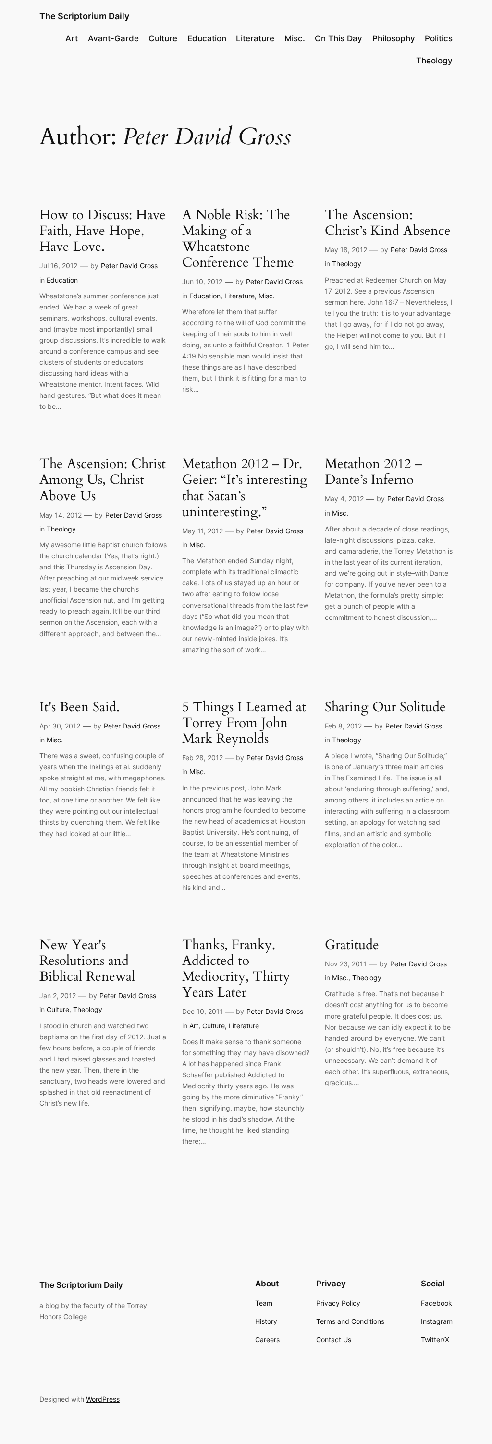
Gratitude (352, 945)
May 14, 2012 (60, 515)
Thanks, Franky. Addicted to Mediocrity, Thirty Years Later (236, 969)
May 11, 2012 (202, 531)
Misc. (266, 296)
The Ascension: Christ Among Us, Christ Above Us (102, 480)
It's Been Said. (79, 707)
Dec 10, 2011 (202, 1011)
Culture (58, 1009)
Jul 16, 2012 (58, 265)
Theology (346, 263)
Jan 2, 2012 (57, 995)
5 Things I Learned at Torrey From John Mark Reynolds (244, 723)
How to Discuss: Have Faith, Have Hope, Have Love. (102, 231)
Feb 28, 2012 (202, 757)
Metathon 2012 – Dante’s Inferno (373, 472)
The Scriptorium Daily (84, 16)
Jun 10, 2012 (202, 281)
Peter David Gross (129, 265)
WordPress (103, 1399)
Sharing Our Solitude (385, 707)
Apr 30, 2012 (59, 726)
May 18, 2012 (346, 250)
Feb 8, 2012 (343, 726)
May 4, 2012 (344, 498)
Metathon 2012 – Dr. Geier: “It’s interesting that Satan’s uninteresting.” (245, 488)
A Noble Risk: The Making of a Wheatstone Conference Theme (238, 239)
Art (193, 1026)
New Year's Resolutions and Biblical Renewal (87, 961)
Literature (239, 296)
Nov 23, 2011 (346, 964)
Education (62, 280)
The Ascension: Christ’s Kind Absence (388, 223)
